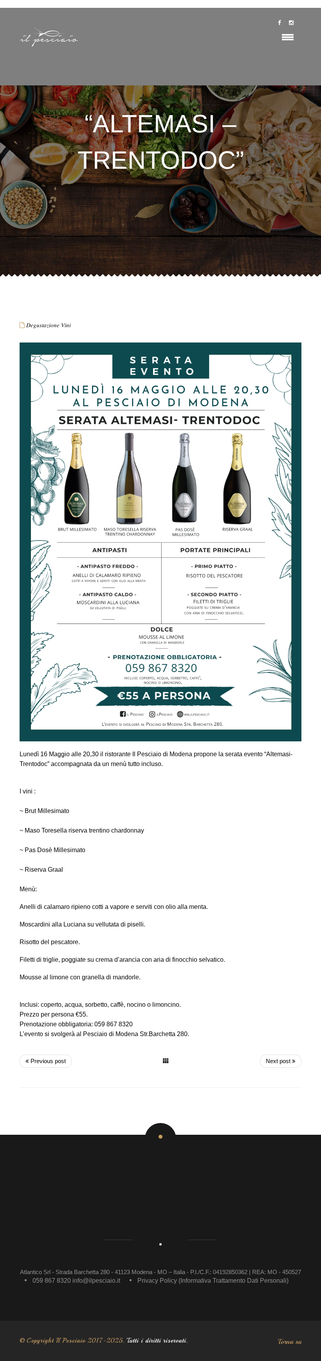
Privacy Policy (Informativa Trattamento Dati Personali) (213, 1280)
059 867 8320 (51, 1280)
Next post (279, 1061)
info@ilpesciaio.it (96, 1280)
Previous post (47, 1061)
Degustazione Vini (48, 325)
